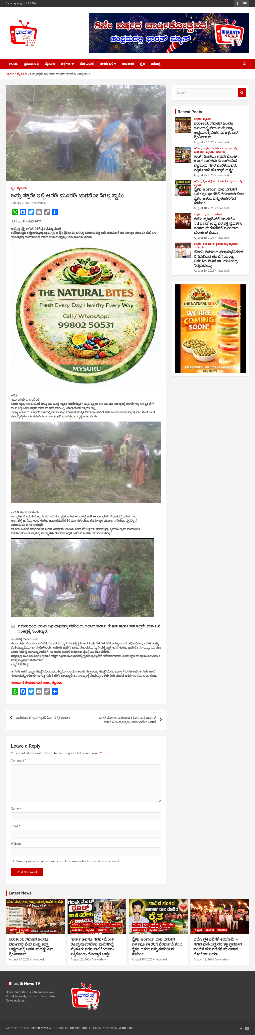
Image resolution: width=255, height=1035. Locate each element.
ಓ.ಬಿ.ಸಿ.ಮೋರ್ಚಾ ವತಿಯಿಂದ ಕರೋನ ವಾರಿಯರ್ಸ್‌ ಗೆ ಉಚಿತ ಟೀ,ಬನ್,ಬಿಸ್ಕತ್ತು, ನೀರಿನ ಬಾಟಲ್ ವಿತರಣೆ (127, 720)
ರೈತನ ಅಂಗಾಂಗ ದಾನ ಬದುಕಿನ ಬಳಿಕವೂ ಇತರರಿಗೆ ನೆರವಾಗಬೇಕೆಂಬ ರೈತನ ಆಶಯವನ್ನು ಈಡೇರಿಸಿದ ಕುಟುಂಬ (219, 196)
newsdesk (39, 202)
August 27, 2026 (204, 142)
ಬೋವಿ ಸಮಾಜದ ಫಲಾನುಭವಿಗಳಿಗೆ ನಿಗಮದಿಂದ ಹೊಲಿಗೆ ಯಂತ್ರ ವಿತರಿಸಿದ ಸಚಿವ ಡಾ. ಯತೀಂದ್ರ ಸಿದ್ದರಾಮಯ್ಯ (218, 259)
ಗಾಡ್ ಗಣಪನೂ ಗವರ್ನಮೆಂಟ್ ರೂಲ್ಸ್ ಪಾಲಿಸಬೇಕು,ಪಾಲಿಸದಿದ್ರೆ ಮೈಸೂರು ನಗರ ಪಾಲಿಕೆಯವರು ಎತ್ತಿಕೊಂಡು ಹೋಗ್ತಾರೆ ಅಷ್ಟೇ (215, 163)
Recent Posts (190, 111)
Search (242, 92)
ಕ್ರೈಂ (142, 64)
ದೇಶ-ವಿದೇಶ (87, 64)
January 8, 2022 (21, 202)
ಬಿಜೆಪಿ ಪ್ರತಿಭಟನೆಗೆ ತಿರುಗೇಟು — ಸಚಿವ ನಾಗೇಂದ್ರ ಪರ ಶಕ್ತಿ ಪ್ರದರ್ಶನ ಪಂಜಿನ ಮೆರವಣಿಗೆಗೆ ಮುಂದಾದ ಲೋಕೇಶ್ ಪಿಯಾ (218, 226)
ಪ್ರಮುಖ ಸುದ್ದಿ (31, 64)
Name (16, 808)
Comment (18, 760)
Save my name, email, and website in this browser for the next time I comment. (68, 861)
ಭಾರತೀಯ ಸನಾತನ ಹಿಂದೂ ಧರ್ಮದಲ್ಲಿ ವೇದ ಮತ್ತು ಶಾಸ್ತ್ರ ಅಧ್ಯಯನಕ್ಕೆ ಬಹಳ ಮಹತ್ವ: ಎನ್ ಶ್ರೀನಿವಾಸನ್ (216, 130)
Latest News (20, 893)
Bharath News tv (40, 1028)
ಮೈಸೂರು (50, 64)
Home (13, 64)
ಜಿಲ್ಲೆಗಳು (65, 64)
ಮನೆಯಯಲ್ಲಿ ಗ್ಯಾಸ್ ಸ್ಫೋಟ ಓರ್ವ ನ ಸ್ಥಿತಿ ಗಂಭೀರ (43, 717)
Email (15, 826)
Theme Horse (78, 1028)
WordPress (126, 1028)
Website (16, 843)
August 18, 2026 (204, 208)
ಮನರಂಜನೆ (106, 64)
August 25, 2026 (204, 175)
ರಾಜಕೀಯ (128, 64)
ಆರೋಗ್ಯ (155, 64)
